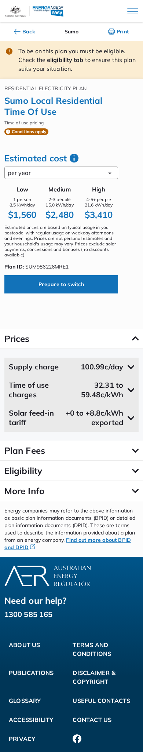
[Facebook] (77, 738)
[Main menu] (133, 11)
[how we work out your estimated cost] (74, 158)
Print (123, 31)
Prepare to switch (61, 284)
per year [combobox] (19, 172)
